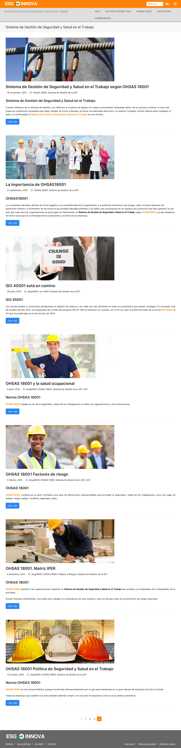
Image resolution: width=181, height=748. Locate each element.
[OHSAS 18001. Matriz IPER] (60, 541)
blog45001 (33, 291)
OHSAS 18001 (40, 92)
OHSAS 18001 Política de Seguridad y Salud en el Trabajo (59, 668)
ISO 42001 (52, 744)
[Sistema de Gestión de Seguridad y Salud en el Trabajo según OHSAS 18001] (60, 59)
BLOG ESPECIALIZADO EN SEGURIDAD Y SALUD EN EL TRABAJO (36, 11)
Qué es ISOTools (24, 744)
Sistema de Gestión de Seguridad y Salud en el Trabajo (59, 114)
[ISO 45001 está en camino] (60, 258)
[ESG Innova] (25, 736)
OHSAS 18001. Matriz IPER (30, 568)
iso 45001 (44, 291)
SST (86, 389)
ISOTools (9, 744)
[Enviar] (149, 4)
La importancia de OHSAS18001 (36, 184)
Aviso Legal (129, 744)
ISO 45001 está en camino (30, 285)
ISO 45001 (39, 744)
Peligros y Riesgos (67, 574)
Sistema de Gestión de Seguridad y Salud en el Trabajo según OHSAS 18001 (77, 86)
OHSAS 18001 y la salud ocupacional (40, 383)
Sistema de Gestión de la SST (63, 92)
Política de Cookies (167, 744)
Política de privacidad (147, 744)
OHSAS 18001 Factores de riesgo (37, 474)
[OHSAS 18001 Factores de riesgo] (60, 446)
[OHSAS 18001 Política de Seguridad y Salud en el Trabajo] (60, 641)
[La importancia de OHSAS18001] (60, 157)
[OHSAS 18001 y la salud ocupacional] (60, 356)
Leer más (12, 121)
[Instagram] (175, 4)
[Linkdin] (167, 4)
